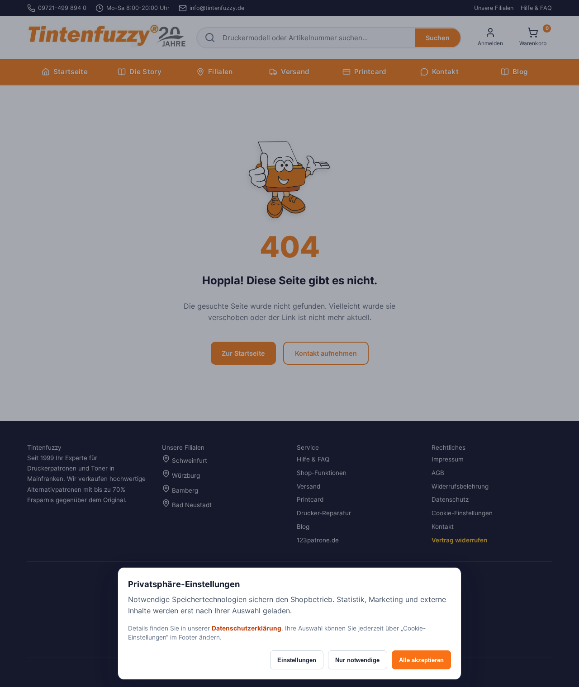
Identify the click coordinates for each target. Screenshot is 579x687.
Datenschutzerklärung (246, 628)
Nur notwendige (357, 660)
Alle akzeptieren (421, 660)
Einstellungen (296, 660)
